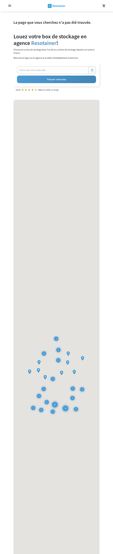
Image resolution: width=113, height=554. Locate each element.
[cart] (103, 5)
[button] (74, 372)
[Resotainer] (56, 6)
